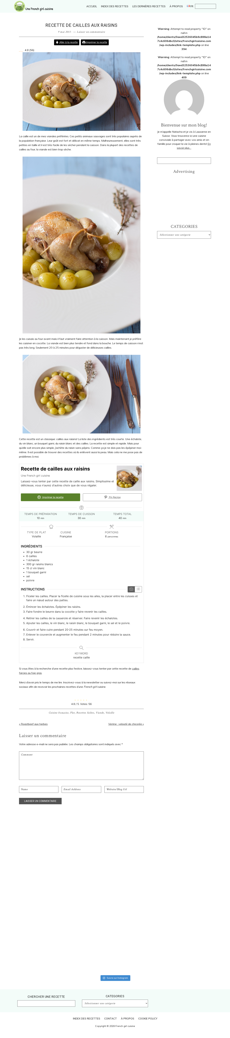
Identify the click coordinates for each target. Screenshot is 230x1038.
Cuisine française (59, 713)
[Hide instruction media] (138, 589)
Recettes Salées (85, 713)
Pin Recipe (114, 497)
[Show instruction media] (131, 589)
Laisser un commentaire (91, 32)
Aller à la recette (68, 42)
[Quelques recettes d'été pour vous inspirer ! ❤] (115, 828)
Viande (100, 713)
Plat (72, 713)
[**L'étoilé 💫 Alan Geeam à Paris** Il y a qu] (79, 893)
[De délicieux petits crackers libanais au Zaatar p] (150, 832)
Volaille (109, 713)
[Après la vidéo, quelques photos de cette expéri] (44, 826)
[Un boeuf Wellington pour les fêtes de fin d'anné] (186, 830)
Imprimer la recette (96, 42)
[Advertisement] (184, 197)
